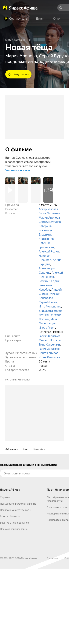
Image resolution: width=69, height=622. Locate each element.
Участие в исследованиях (14, 576)
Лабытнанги (11, 502)
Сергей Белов (48, 302)
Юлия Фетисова (49, 357)
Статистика (52, 611)
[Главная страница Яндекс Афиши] (5, 7)
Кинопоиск (24, 379)
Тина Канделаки (49, 344)
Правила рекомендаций (13, 582)
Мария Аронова (49, 217)
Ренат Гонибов (48, 353)
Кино (25, 502)
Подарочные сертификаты (15, 563)
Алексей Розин (49, 251)
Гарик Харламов (50, 213)
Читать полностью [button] (17, 170)
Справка (5, 550)
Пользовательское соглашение (18, 557)
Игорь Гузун (47, 327)
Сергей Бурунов (50, 222)
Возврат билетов (10, 569)
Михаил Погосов (50, 340)
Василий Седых (49, 281)
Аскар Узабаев (48, 209)
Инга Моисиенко (50, 306)
